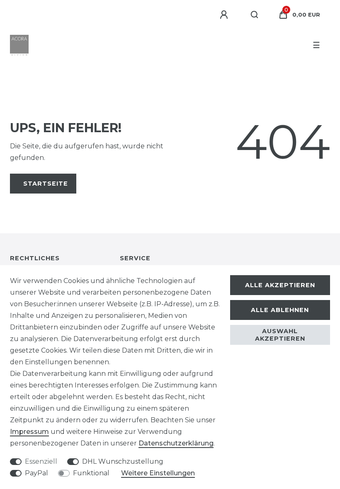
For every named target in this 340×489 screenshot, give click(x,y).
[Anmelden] (225, 14)
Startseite (45, 183)
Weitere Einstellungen (158, 473)
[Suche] (254, 15)
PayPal (36, 473)
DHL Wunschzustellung (122, 461)
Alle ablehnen (280, 310)
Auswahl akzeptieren (280, 334)
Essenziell (41, 461)
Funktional (91, 473)
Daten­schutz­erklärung (176, 443)
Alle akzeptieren (280, 285)
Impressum (29, 432)
